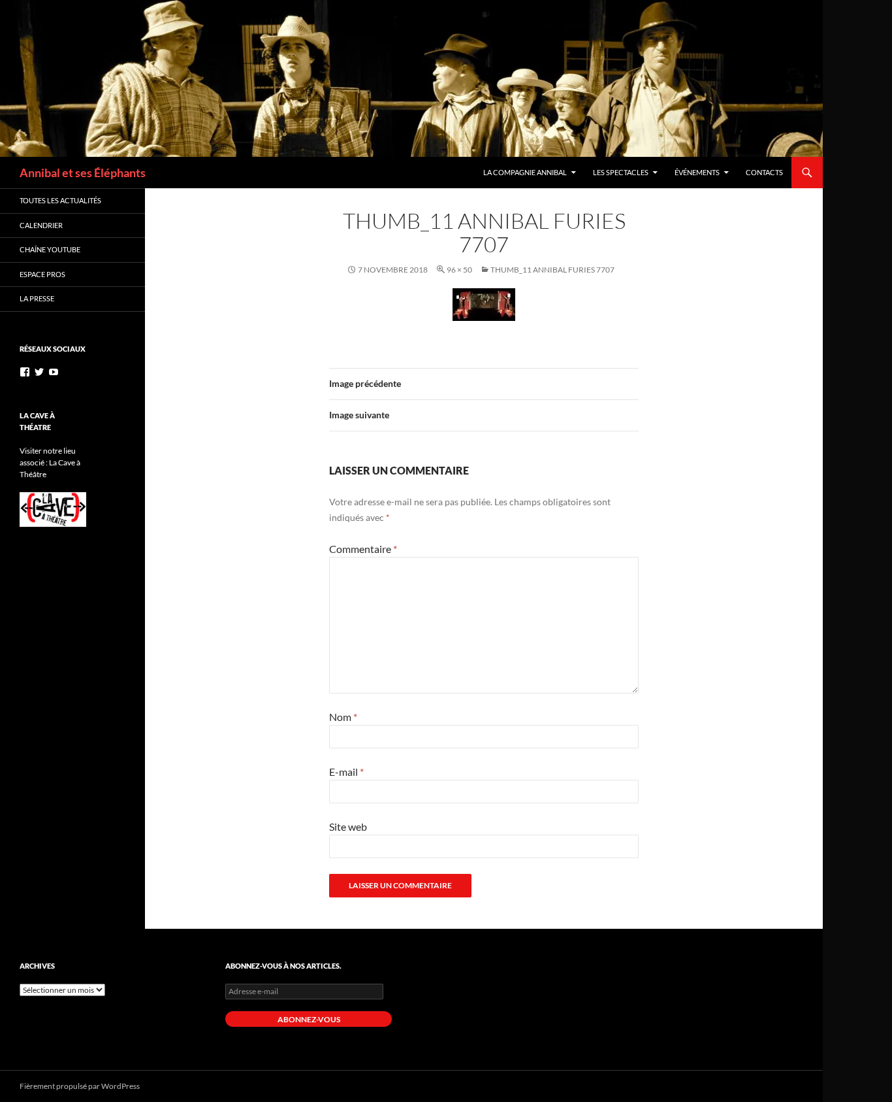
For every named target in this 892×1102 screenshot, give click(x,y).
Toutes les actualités (60, 200)
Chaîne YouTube (50, 249)
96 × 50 (459, 270)
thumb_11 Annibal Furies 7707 (552, 270)
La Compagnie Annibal (525, 172)
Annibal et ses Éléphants (83, 172)
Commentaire (363, 549)
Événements (697, 172)
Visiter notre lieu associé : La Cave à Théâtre (50, 462)
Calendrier (41, 225)
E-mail (346, 771)
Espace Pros (42, 274)
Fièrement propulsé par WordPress (80, 1086)
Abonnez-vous (309, 1019)
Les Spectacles (620, 172)
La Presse (37, 298)
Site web (348, 826)
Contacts (764, 172)
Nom (343, 716)
